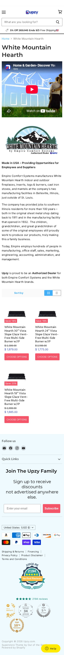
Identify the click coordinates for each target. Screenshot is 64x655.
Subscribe (51, 508)
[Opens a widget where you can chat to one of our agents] (50, 648)
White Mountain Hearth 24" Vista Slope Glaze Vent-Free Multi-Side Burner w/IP (46, 334)
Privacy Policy (9, 555)
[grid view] (48, 293)
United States (17, 527)
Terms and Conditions (14, 559)
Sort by (18, 293)
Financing (33, 551)
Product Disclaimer (32, 555)
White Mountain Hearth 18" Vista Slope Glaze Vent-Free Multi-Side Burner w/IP (16, 397)
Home (5, 38)
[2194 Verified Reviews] (32, 590)
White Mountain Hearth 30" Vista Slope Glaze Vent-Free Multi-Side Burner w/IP (16, 334)
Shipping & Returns (13, 551)
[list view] (57, 293)
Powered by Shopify (13, 647)
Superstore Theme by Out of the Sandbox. (26, 644)
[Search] (57, 22)
